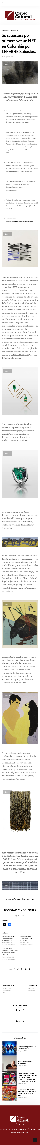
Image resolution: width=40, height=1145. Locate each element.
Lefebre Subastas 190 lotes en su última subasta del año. (8, 938)
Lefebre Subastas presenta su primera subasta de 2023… (26, 938)
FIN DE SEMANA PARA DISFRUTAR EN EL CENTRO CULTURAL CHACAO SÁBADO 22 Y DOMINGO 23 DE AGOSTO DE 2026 (28, 1077)
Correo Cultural (21, 1129)
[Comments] (29, 969)
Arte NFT (6, 30)
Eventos (14, 30)
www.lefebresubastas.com (23, 222)
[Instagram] (23, 1010)
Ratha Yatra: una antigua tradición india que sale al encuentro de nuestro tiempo (27, 1092)
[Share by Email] (25, 969)
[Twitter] (19, 1010)
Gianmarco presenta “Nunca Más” (25, 1062)
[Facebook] (16, 1010)
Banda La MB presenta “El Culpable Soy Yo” (27, 1047)
